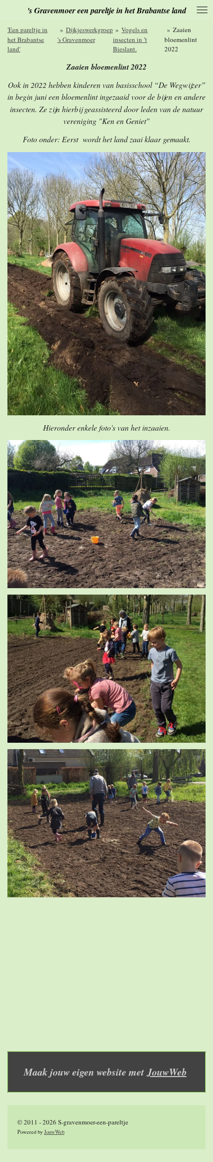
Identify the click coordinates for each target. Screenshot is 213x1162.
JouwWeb (167, 1072)
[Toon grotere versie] (106, 283)
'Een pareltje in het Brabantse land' (27, 39)
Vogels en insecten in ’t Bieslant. (130, 39)
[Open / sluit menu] (202, 10)
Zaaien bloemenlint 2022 (180, 39)
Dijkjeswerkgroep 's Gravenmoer (85, 34)
